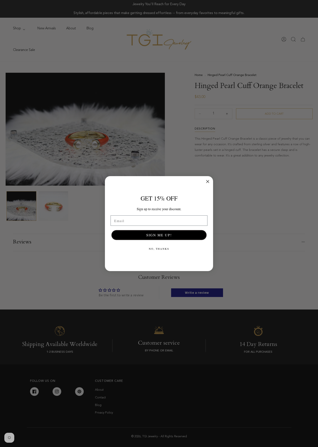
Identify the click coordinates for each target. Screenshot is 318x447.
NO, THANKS (159, 248)
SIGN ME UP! (159, 235)
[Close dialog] (207, 181)
